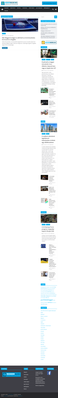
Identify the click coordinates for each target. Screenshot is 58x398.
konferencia (48, 293)
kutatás (42, 294)
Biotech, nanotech (44, 316)
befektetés (43, 287)
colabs (51, 287)
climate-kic (48, 287)
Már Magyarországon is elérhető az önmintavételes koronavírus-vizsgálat (18, 38)
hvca (53, 290)
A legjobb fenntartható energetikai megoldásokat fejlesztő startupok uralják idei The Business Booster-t (52, 263)
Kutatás (42, 338)
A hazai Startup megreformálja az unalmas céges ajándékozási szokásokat (52, 275)
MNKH (55, 296)
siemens (46, 302)
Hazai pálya (12, 8)
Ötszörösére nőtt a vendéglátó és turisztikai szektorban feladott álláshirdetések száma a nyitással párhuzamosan (40, 380)
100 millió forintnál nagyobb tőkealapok (48, 310)
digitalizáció (46, 288)
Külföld (19, 8)
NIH (44, 297)
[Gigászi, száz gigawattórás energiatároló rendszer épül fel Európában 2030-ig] (44, 191)
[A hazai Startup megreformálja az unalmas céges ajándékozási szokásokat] (44, 276)
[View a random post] (55, 9)
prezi (54, 300)
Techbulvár (43, 357)
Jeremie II (52, 291)
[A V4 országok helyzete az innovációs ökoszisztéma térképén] (44, 180)
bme (45, 287)
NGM (43, 297)
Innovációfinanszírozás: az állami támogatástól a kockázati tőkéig (52, 112)
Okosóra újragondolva (39, 385)
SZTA (43, 304)
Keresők (42, 331)
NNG (48, 297)
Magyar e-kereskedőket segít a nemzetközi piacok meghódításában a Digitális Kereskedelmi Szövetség (52, 249)
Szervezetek (43, 355)
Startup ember (43, 350)
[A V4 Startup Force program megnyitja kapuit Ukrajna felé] (49, 218)
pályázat (42, 302)
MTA (41, 297)
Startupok (24, 8)
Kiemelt (52, 59)
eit (48, 288)
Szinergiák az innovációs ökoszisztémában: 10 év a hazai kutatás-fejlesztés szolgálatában (52, 92)
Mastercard (54, 294)
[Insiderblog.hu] (2, 9)
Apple (42, 312)
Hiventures (50, 290)
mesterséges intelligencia (45, 296)
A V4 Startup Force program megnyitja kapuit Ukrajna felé (48, 229)
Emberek (42, 323)
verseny (46, 304)
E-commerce (43, 320)
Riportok (42, 344)
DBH (52, 287)
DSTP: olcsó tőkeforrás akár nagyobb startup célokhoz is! (52, 103)
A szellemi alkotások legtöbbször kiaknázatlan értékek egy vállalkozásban (48, 139)
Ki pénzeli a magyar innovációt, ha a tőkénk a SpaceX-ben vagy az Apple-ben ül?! (49, 65)
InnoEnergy (42, 291)
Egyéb (42, 321)
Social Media (43, 346)
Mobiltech (43, 340)
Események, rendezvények (46, 325)
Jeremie (49, 291)
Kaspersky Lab (43, 293)
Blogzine (6, 8)
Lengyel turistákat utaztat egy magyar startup (39, 374)
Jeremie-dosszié (44, 329)
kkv (45, 293)
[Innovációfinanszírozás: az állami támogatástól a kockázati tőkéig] (44, 114)
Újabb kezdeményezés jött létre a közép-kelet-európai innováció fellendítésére (52, 202)
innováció (46, 291)
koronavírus (52, 293)
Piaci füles (43, 342)
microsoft (52, 296)
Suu (52, 302)
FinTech (42, 290)
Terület (42, 359)
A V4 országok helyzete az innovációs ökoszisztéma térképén (51, 179)
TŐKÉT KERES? (31, 8)
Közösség (42, 335)
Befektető (42, 314)
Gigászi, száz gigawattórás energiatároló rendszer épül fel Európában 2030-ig (52, 190)
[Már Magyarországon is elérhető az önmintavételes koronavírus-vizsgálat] (20, 25)
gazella (44, 290)
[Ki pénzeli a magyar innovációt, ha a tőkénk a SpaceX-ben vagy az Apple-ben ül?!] (49, 53)
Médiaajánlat (47, 8)
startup (50, 302)
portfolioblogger (47, 300)
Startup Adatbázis (44, 348)
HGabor (12, 35)
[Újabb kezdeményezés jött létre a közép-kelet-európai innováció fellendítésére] (44, 203)
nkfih (46, 297)
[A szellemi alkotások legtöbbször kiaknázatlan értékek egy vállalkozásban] (49, 127)
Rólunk (6, 10)
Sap (43, 302)
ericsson (50, 288)
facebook (53, 288)
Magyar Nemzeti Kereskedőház (47, 294)
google (47, 290)
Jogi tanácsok (39, 8)
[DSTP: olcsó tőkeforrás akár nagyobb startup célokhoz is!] (44, 104)
